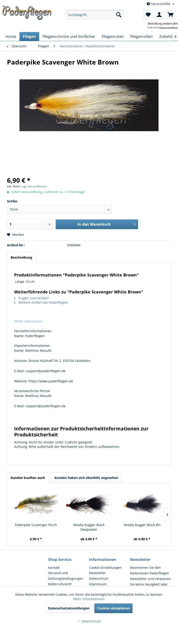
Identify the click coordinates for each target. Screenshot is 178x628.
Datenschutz (98, 578)
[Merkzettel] (148, 14)
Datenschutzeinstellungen (68, 608)
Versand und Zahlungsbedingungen (65, 576)
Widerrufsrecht (60, 584)
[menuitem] (95, 14)
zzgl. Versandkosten (34, 186)
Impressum (98, 584)
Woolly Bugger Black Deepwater (89, 527)
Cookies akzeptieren (113, 608)
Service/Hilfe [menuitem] (160, 4)
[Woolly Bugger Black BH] (142, 504)
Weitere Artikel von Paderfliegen (42, 302)
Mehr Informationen (89, 599)
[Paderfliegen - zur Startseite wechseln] (26, 14)
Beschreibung (21, 257)
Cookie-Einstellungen (105, 567)
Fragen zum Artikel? (33, 298)
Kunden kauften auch (28, 477)
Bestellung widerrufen (163, 23)
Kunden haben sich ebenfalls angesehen (86, 477)
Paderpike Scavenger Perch (36, 525)
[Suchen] (119, 14)
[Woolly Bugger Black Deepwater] (89, 504)
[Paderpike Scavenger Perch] (36, 504)
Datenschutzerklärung (168, 27)
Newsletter (97, 573)
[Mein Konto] (159, 14)
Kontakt (54, 567)
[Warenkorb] (170, 14)
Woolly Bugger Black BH (142, 525)
